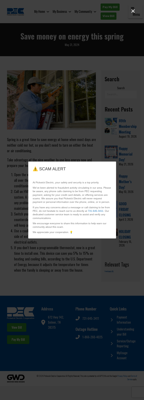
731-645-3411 (95, 210)
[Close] (133, 11)
